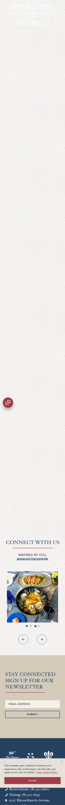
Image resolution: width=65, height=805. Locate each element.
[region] (32, 773)
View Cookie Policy (47, 772)
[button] (23, 639)
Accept (32, 780)
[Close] (61, 761)
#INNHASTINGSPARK (32, 559)
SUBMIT (32, 714)
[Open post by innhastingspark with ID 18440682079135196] (32, 596)
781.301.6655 (31, 795)
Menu (11, 6)
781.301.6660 (39, 789)
